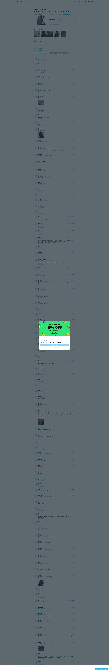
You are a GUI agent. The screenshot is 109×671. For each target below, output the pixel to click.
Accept (97, 669)
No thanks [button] (54, 348)
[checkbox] (40, 342)
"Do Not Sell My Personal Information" (32, 666)
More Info (105, 669)
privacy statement (45, 665)
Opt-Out (101, 669)
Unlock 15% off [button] (54, 345)
